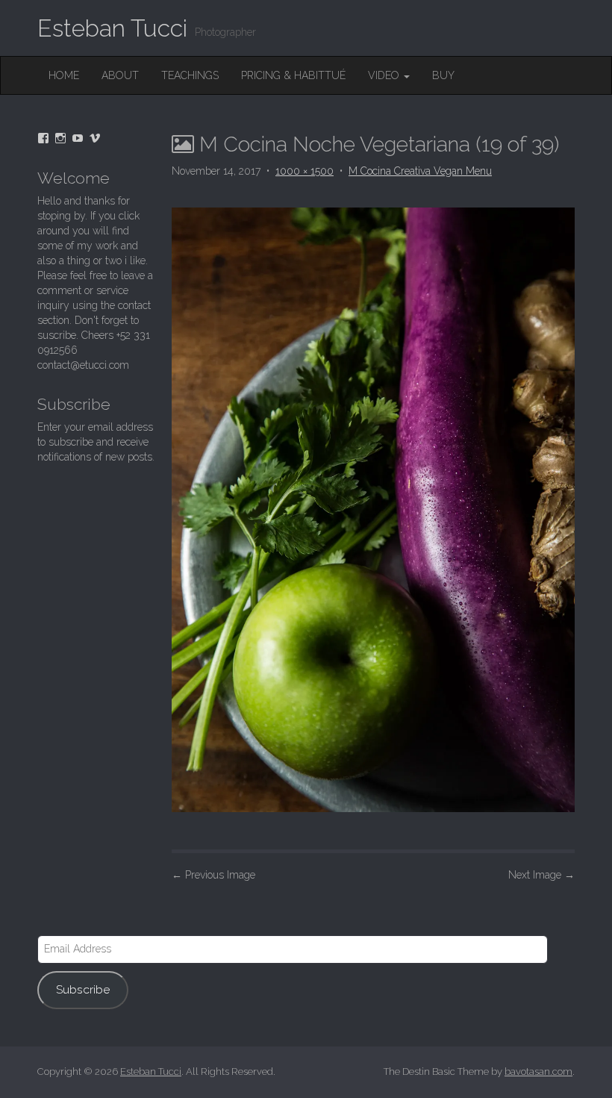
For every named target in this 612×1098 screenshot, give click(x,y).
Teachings (190, 75)
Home (64, 75)
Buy (443, 75)
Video (385, 75)
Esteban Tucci (112, 28)
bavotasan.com (538, 1071)
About (120, 75)
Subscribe (83, 989)
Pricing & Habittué (293, 75)
